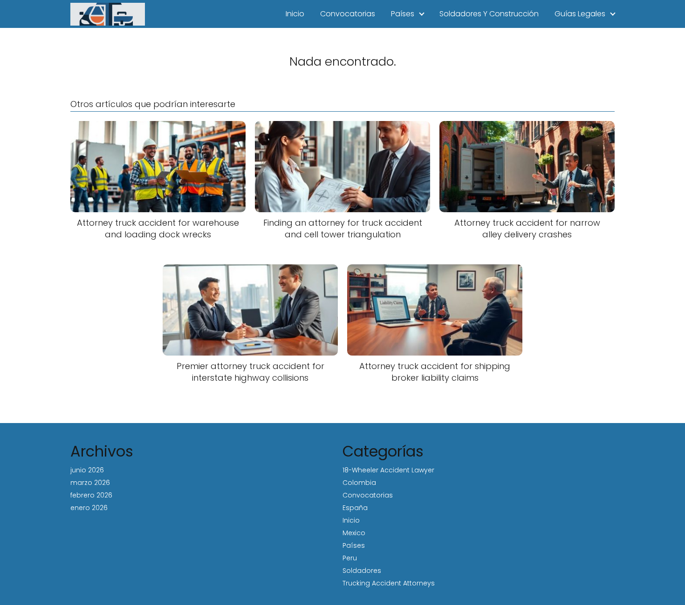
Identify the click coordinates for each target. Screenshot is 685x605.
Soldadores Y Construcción (489, 13)
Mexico (353, 533)
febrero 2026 (91, 495)
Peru (349, 558)
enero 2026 (89, 507)
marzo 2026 (90, 482)
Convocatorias (347, 13)
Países (402, 13)
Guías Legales (580, 13)
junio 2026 (87, 470)
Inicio (295, 13)
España (355, 507)
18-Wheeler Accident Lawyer (388, 470)
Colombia (359, 482)
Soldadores (361, 570)
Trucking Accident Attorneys (388, 583)
